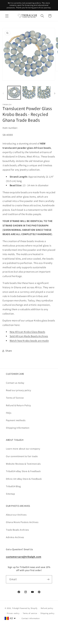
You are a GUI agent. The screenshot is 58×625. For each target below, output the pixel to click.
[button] (7, 16)
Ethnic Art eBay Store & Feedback (24, 478)
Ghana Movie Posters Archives (22, 522)
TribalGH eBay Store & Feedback (23, 471)
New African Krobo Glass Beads (27, 331)
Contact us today (15, 382)
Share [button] (9, 350)
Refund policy (47, 608)
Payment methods (15, 420)
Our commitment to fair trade (22, 456)
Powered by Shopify (29, 608)
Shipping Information (17, 427)
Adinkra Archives (15, 537)
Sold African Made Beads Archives (29, 336)
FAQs (8, 412)
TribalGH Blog (13, 486)
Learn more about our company (23, 448)
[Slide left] (3, 93)
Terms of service (30, 613)
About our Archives (16, 514)
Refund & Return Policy (18, 405)
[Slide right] (54, 93)
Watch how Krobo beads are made (29, 340)
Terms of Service (15, 397)
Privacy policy (13, 613)
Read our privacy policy (18, 390)
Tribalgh (15, 608)
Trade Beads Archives (17, 529)
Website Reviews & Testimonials (23, 463)
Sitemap (10, 493)
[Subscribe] (48, 579)
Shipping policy (47, 613)
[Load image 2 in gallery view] (29, 92)
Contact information (31, 618)
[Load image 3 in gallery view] (44, 92)
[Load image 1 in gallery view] (14, 92)
